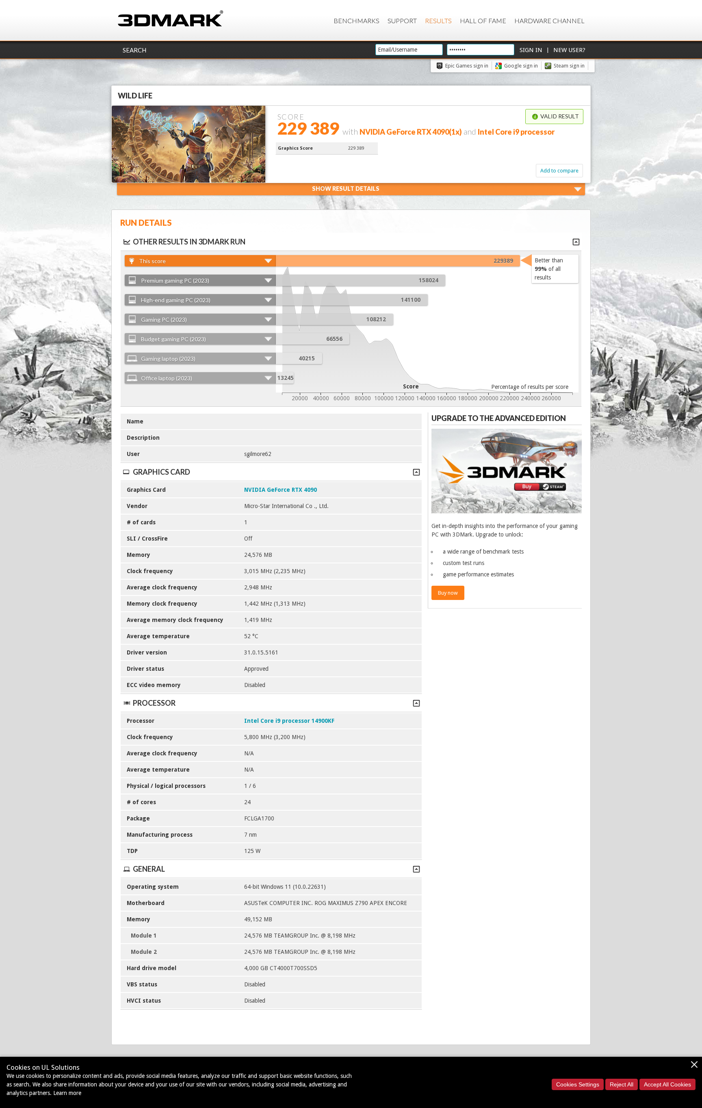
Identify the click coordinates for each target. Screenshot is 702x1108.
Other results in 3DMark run (189, 241)
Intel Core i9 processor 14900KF (289, 721)
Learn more (67, 1093)
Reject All (621, 1084)
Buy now (448, 593)
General (149, 868)
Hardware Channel (549, 20)
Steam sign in (569, 66)
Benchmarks (356, 20)
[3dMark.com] (170, 19)
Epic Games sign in (466, 66)
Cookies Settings (577, 1084)
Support (402, 20)
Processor (154, 703)
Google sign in (521, 66)
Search (134, 50)
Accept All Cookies (667, 1084)
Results (438, 20)
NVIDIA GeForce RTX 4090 (280, 489)
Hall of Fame (483, 20)
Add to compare (559, 171)
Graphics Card (161, 471)
